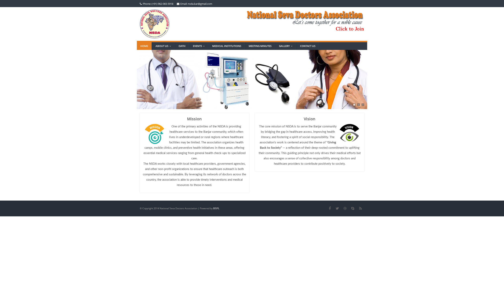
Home (144, 46)
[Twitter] (337, 208)
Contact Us (307, 46)
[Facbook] (329, 208)
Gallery (286, 46)
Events (200, 46)
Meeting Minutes (260, 46)
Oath (182, 46)
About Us (164, 46)
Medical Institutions (226, 46)
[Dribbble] (345, 208)
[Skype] (352, 208)
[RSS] (360, 208)
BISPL (216, 208)
